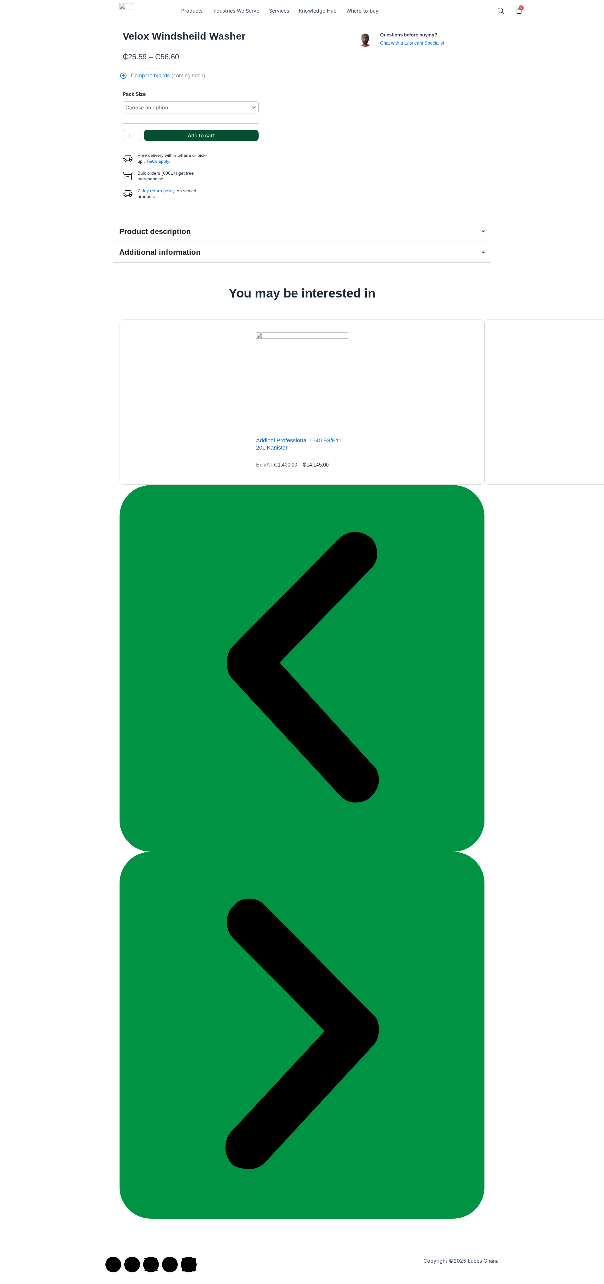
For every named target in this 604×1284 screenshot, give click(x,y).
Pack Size (134, 94)
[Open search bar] (501, 11)
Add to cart (201, 135)
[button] (302, 668)
